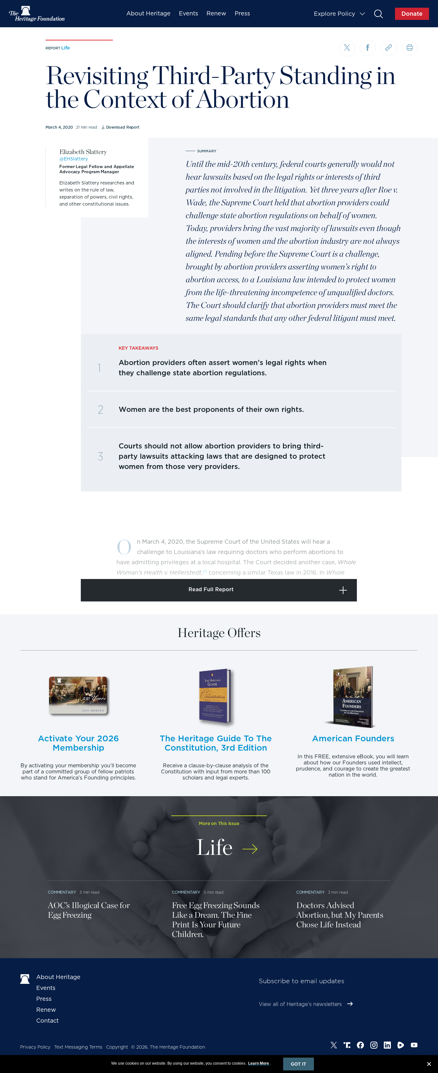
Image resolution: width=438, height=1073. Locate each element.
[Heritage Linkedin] (387, 1046)
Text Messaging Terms (78, 1047)
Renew (216, 13)
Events (188, 13)
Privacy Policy (35, 1047)
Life (65, 47)
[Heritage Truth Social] (346, 1046)
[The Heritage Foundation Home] (37, 14)
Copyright (117, 1047)
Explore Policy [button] (334, 13)
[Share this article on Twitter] (347, 48)
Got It (298, 1064)
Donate (412, 13)
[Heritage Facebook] (360, 1046)
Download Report (122, 127)
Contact (47, 1020)
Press (242, 13)
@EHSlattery (73, 158)
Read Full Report (211, 589)
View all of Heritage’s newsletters (300, 1004)
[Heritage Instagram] (373, 1046)
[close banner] (429, 1065)
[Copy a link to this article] (389, 48)
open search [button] (378, 13)
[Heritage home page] (25, 978)
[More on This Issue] (249, 845)
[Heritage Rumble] (400, 1046)
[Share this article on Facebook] (368, 48)
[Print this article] (409, 48)
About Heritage (148, 13)
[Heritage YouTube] (414, 1046)
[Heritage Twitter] (334, 1046)
